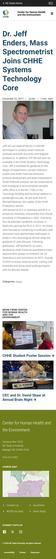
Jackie (31, 98)
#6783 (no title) (15, 511)
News (19, 281)
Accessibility (9, 552)
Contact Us (13, 505)
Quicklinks (38, 505)
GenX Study (39, 511)
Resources (35, 552)
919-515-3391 (10, 457)
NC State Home (13, 3)
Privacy (23, 552)
